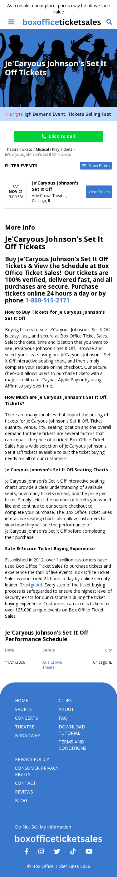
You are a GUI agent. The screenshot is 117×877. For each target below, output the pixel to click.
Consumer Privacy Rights (36, 771)
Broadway (27, 735)
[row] (58, 192)
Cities (65, 700)
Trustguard (31, 585)
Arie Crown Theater (52, 665)
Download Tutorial (72, 730)
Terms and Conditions (72, 745)
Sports (23, 709)
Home (21, 700)
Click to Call (62, 136)
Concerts (26, 718)
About (66, 709)
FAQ (63, 718)
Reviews (24, 792)
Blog (21, 800)
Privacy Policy (32, 759)
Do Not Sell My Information (43, 827)
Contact (25, 783)
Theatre (24, 727)
